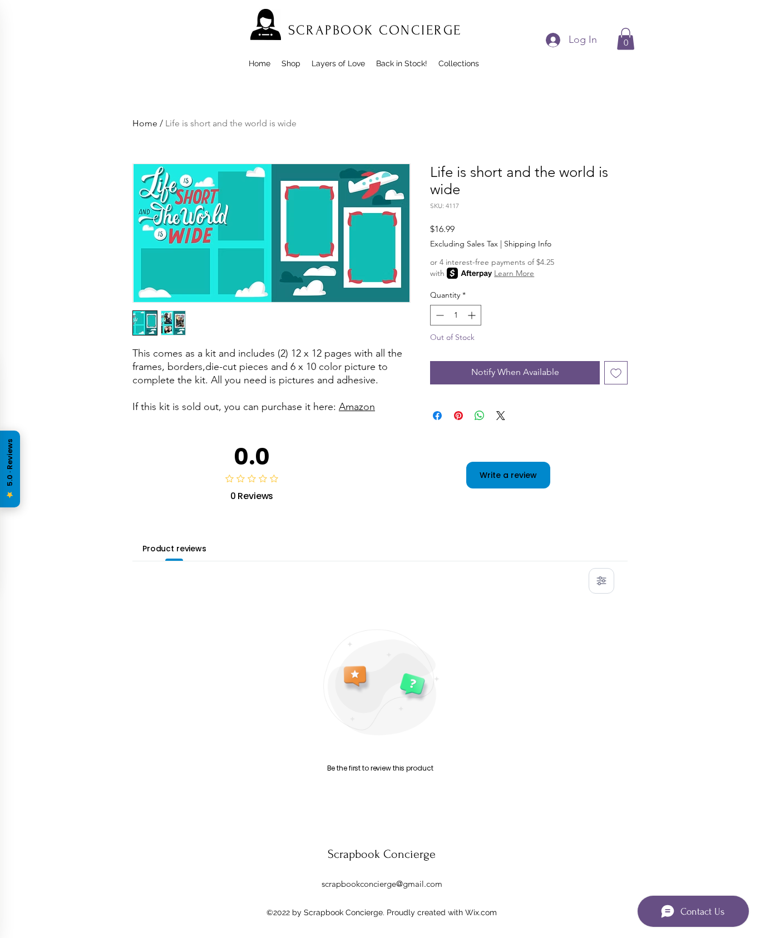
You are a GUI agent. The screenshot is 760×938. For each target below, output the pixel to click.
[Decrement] (439, 315)
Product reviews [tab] (174, 548)
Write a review (508, 475)
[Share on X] (500, 415)
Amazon (357, 407)
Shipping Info (527, 244)
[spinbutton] (456, 315)
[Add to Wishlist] (616, 372)
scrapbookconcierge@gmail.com (382, 883)
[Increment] (473, 315)
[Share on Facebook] (437, 415)
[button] (625, 39)
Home (144, 123)
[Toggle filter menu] (601, 581)
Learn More (514, 273)
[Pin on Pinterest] (458, 415)
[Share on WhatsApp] (479, 415)
